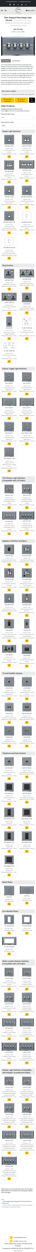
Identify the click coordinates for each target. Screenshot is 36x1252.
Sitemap (20, 1250)
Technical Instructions (21, 100)
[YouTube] (22, 4)
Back (32, 101)
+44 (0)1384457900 (12, 1)
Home (2, 1199)
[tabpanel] (18, 74)
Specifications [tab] (16, 60)
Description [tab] (5, 60)
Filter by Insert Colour (7, 122)
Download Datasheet (8, 100)
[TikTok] (25, 4)
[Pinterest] (14, 4)
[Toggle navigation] (2, 10)
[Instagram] (10, 4)
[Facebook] (18, 4)
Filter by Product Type (7, 114)
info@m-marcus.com (25, 1)
